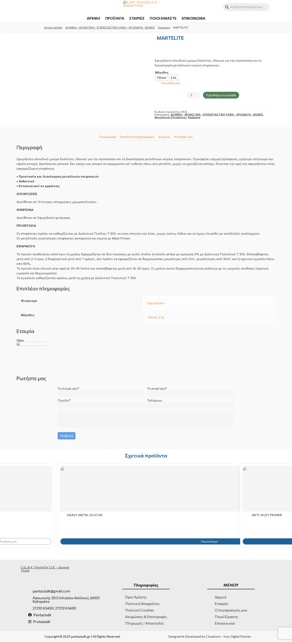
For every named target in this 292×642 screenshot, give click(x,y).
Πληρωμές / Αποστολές (144, 623)
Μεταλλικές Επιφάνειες (171, 117)
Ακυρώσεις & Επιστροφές (146, 616)
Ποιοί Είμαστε (226, 616)
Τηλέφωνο (154, 400)
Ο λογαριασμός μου (231, 610)
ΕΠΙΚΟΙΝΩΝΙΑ (193, 18)
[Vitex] (146, 357)
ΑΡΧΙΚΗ (93, 18)
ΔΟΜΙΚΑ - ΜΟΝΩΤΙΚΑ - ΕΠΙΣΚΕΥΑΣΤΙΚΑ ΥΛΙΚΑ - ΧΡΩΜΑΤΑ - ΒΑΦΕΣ (110, 27)
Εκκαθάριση (171, 83)
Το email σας (156, 388)
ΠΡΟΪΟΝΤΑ (114, 18)
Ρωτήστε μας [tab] (183, 137)
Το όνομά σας (67, 388)
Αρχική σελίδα (53, 27)
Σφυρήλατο (155, 303)
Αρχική (220, 597)
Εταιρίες (221, 603)
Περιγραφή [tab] (107, 137)
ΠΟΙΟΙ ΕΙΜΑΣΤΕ (163, 18)
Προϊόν (63, 400)
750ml (152, 317)
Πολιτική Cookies (139, 610)
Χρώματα (164, 27)
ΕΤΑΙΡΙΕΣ (137, 18)
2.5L (161, 317)
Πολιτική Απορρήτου (142, 603)
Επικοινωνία (225, 623)
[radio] (161, 78)
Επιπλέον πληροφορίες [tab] (137, 137)
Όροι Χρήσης (136, 597)
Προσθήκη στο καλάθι (221, 95)
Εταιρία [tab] (164, 137)
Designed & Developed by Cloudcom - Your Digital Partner (209, 636)
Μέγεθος (161, 72)
